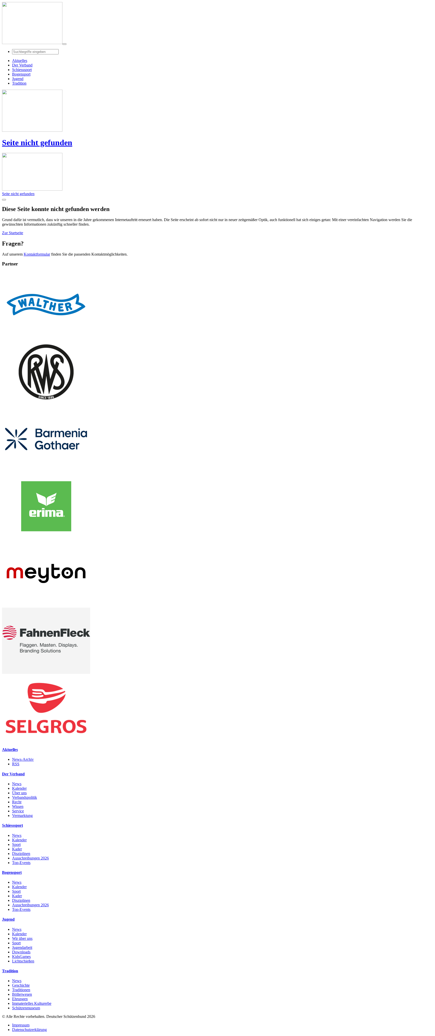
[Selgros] (46, 740)
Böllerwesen (22, 994)
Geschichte (21, 985)
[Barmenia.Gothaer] (46, 471)
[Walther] (46, 336)
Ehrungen (20, 999)
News (16, 784)
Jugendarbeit (22, 947)
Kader (17, 849)
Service (18, 811)
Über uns (19, 793)
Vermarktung (22, 815)
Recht (16, 802)
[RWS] (46, 403)
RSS (15, 764)
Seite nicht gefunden (37, 142)
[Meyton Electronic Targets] (46, 605)
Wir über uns (22, 938)
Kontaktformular (37, 254)
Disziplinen (21, 853)
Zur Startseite (12, 233)
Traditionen (21, 990)
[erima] (46, 538)
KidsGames (21, 956)
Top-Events (21, 862)
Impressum (20, 1025)
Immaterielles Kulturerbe (31, 1003)
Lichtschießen (23, 961)
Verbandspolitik (24, 797)
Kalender (19, 788)
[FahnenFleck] (46, 672)
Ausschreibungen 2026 (30, 858)
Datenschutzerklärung (29, 1029)
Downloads (21, 952)
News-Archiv (23, 759)
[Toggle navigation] (64, 44)
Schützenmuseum (26, 1008)
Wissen (17, 806)
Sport (16, 844)
